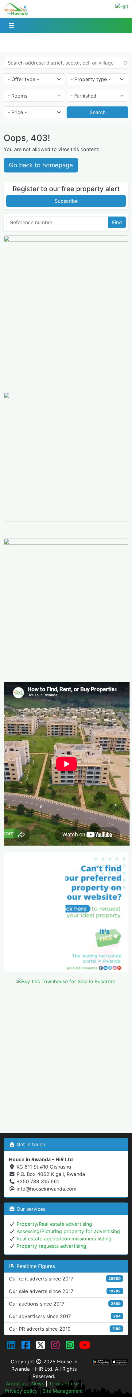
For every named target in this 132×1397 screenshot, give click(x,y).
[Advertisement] (66, 1055)
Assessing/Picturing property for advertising (68, 1231)
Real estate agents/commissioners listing (64, 1239)
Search (98, 112)
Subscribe (66, 201)
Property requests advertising (51, 1246)
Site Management (62, 1391)
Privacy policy (21, 1391)
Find (117, 222)
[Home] (16, 7)
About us (16, 1383)
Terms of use (64, 1383)
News (37, 1383)
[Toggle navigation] (11, 25)
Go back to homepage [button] (41, 165)
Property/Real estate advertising (54, 1224)
